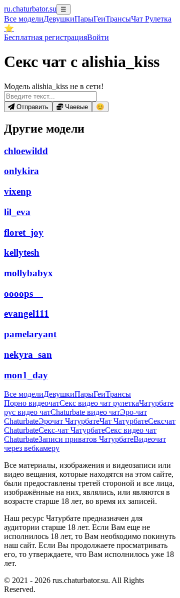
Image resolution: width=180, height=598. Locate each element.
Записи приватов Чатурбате (86, 439)
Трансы (118, 19)
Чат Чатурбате (124, 421)
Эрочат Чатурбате (69, 421)
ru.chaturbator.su (30, 9)
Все (24, 19)
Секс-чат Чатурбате (71, 430)
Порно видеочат (32, 403)
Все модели (24, 394)
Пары (84, 19)
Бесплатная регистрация (45, 37)
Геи (100, 19)
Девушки (59, 19)
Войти (98, 37)
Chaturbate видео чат (85, 412)
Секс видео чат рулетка (99, 403)
